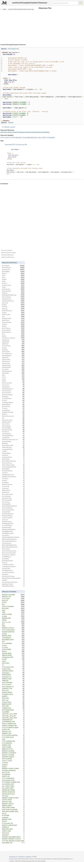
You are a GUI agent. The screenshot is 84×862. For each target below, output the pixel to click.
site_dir (13, 813)
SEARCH (13, 696)
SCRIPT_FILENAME (48, 137)
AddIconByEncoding (13, 465)
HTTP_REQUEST (13, 743)
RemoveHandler (13, 383)
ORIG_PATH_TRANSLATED (13, 811)
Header (13, 279)
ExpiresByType (13, 299)
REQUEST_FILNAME (13, 751)
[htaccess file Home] (4, 2)
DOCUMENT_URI (12, 843)
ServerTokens (13, 328)
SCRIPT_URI (13, 776)
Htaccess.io (13, 857)
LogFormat (13, 488)
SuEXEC (13, 580)
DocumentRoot (13, 428)
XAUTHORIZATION (13, 710)
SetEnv (13, 336)
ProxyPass (13, 478)
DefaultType (13, 459)
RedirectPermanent (13, 416)
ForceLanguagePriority (13, 467)
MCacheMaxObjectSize (13, 545)
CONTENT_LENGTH (13, 757)
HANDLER (13, 680)
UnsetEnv (13, 473)
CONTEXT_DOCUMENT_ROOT (13, 837)
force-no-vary (13, 622)
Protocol (13, 400)
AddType (13, 293)
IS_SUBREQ (13, 712)
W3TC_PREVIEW (13, 682)
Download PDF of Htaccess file (16, 144)
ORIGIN (13, 620)
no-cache (13, 647)
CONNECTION (13, 708)
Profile (13, 661)
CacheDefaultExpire (13, 572)
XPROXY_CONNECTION (13, 725)
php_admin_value (13, 420)
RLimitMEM (13, 558)
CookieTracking (13, 521)
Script (13, 287)
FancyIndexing (13, 391)
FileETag (13, 307)
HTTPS (12, 137)
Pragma (13, 645)
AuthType (13, 349)
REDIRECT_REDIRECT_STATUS (13, 839)
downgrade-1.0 (13, 677)
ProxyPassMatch (13, 508)
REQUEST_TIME (13, 802)
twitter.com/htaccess (7, 257)
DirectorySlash (13, 392)
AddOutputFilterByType (13, 295)
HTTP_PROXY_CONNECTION (13, 782)
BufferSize (13, 574)
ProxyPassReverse (13, 514)
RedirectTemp (13, 346)
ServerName (13, 424)
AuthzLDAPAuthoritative (13, 506)
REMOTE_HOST (13, 704)
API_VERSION (13, 774)
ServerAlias (13, 535)
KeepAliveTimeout (13, 584)
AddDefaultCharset (13, 301)
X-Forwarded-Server (13, 780)
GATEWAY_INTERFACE (13, 770)
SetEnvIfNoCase (13, 310)
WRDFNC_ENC (13, 745)
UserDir (13, 451)
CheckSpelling (13, 433)
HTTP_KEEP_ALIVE (13, 737)
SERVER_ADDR (13, 636)
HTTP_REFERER (13, 643)
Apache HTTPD (31, 857)
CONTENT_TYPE (13, 688)
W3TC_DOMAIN (13, 759)
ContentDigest (13, 453)
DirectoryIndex (13, 297)
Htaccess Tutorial (6, 250)
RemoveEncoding (13, 494)
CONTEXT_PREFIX (13, 671)
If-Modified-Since (13, 694)
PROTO (13, 651)
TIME (13, 612)
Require (13, 305)
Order (14, 132)
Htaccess (21, 857)
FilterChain (13, 357)
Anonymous (13, 385)
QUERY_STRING (13, 614)
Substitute (13, 455)
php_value (13, 303)
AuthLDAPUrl (13, 490)
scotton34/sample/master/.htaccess (21, 9)
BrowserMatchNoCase (13, 461)
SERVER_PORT (13, 618)
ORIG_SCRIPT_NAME (13, 807)
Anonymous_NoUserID (13, 553)
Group (13, 379)
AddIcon (13, 414)
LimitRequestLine (13, 570)
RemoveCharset (13, 463)
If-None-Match (13, 702)
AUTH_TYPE (13, 772)
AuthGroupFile (13, 367)
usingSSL (13, 764)
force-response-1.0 (13, 686)
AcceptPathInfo (13, 398)
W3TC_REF (13, 706)
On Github (5, 127)
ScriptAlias (13, 482)
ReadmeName (13, 404)
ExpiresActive (13, 289)
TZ (13, 665)
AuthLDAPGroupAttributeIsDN (13, 578)
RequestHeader (13, 322)
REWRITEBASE (13, 675)
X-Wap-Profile (13, 669)
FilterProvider (13, 359)
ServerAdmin (13, 502)
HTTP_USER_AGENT (13, 630)
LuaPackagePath (13, 517)
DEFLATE (13, 600)
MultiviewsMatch (13, 516)
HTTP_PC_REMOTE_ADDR (13, 727)
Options (10, 132)
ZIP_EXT (13, 821)
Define (13, 381)
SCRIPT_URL (13, 729)
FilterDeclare (13, 363)
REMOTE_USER (13, 678)
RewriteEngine (37, 132)
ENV (13, 604)
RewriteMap (13, 469)
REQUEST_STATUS (13, 803)
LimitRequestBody (13, 402)
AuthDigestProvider (13, 474)
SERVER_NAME (13, 653)
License (12, 127)
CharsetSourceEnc (13, 445)
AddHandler (13, 342)
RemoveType (13, 406)
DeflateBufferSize (13, 560)
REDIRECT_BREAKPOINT (13, 825)
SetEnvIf (13, 324)
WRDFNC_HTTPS (13, 749)
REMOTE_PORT (13, 819)
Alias (13, 375)
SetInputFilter (13, 512)
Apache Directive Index (8, 252)
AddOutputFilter (13, 371)
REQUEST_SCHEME (13, 755)
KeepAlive (13, 396)
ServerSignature (13, 353)
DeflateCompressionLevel (13, 439)
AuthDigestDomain (13, 523)
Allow (4, 9)
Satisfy (13, 326)
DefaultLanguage (13, 394)
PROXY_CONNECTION (13, 723)
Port (13, 334)
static (13, 610)
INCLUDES (13, 608)
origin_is (13, 766)
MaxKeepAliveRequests (13, 539)
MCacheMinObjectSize (13, 541)
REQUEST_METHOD (13, 632)
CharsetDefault (13, 441)
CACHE (13, 659)
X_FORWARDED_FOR (13, 721)
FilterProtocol (13, 361)
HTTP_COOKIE (13, 649)
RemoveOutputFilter (13, 510)
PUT (13, 641)
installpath (13, 817)
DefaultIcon (13, 432)
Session (13, 348)
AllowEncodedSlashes (13, 529)
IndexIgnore (13, 340)
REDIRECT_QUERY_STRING (13, 768)
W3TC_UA (13, 700)
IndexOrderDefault (13, 435)
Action (13, 377)
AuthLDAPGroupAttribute (13, 582)
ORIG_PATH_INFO (13, 829)
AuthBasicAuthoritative (13, 476)
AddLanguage (13, 426)
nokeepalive (13, 673)
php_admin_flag (13, 498)
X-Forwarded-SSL (13, 823)
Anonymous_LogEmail (13, 555)
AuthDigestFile (13, 504)
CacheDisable (13, 496)
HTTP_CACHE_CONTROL (13, 735)
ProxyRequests (13, 543)
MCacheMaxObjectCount (13, 547)
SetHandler (13, 373)
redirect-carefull (13, 761)
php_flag (13, 308)
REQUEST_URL (13, 731)
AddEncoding (13, 314)
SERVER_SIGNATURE (13, 792)
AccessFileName (13, 525)
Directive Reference (7, 255)
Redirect (13, 283)
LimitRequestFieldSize (13, 566)
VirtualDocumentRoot (13, 338)
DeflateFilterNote (13, 471)
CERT (13, 739)
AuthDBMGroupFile (13, 533)
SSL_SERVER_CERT (13, 784)
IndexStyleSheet (13, 430)
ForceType (13, 369)
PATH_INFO (13, 698)
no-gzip (13, 616)
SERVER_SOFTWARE (13, 790)
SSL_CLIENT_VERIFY (13, 786)
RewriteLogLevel (13, 484)
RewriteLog (13, 492)
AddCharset (13, 320)
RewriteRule (46, 132)
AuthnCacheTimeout (13, 576)
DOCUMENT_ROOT (13, 639)
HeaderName (13, 410)
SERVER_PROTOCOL (13, 794)
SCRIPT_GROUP (13, 800)
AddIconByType (13, 447)
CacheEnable (13, 568)
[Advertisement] (42, 26)
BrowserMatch (13, 330)
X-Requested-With (13, 657)
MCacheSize (13, 549)
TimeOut (13, 408)
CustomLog (13, 486)
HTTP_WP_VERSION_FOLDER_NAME (13, 841)
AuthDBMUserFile (13, 531)
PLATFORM (13, 815)
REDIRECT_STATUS (13, 628)
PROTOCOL (13, 833)
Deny (5, 132)
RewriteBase (20, 132)
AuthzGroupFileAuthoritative (13, 537)
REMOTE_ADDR (13, 655)
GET (13, 624)
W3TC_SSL (13, 690)
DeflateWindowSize (13, 586)
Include (13, 312)
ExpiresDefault (13, 291)
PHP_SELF (13, 796)
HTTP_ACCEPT (13, 684)
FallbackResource (13, 389)
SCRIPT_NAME (13, 747)
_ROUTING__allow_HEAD (13, 714)
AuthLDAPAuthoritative (13, 551)
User (13, 316)
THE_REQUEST (13, 637)
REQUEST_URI (36, 137)
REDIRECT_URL (13, 733)
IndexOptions (13, 387)
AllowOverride (13, 365)
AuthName (13, 344)
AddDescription (13, 422)
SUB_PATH (13, 835)
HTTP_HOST (4, 137)
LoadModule (13, 437)
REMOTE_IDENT (13, 805)
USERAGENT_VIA (13, 720)
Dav (13, 418)
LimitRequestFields (13, 564)
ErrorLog (13, 562)
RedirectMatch (13, 332)
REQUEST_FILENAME (22, 137)
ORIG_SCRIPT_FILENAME (13, 809)
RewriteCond (29, 132)
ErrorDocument (13, 285)
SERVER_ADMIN (13, 692)
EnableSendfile (13, 527)
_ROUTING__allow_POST (13, 718)
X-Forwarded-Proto (13, 667)
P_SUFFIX (13, 762)
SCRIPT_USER (13, 831)
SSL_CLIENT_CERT (13, 788)
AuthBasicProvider (13, 412)
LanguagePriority (13, 449)
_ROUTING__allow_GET (13, 716)
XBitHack (13, 443)
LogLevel (13, 519)
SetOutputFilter (13, 318)
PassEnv (13, 480)
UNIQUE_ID (13, 827)
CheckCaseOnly (13, 500)
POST (13, 626)
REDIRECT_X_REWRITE (13, 753)
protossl (13, 634)
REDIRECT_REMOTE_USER (13, 798)
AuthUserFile (13, 351)
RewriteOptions (13, 355)
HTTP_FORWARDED (13, 778)
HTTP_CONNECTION (13, 741)
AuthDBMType (13, 557)
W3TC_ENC (13, 663)
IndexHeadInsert (13, 457)
